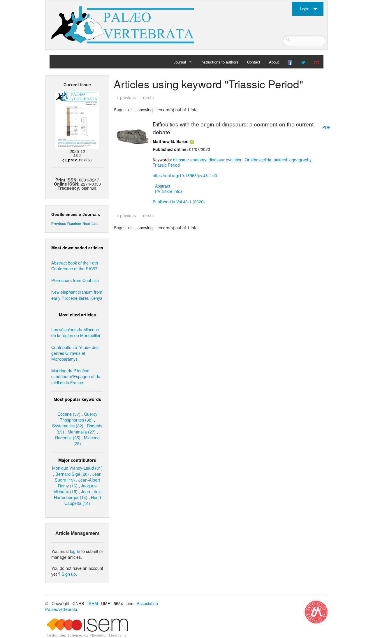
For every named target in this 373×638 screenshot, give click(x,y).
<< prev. (70, 160)
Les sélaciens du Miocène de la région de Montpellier (76, 332)
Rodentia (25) (67, 437)
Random (74, 224)
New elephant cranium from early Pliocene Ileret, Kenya (76, 295)
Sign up (68, 574)
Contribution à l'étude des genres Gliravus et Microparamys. (74, 353)
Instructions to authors (219, 62)
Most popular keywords (77, 399)
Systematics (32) (67, 425)
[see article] (132, 136)
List (95, 224)
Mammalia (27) (82, 432)
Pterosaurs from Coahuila (75, 280)
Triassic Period (166, 165)
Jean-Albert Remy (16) (79, 483)
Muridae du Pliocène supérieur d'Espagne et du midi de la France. (75, 376)
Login (304, 8)
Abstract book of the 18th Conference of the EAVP (74, 266)
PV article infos (168, 191)
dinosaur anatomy (189, 160)
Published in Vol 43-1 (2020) (179, 202)
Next (86, 224)
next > (148, 97)
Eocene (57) (68, 414)
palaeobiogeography (293, 160)
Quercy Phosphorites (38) (78, 417)
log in (75, 551)
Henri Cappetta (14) (82, 500)
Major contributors (77, 460)
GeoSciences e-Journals (75, 214)
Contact (253, 62)
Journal (180, 62)
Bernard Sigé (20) (72, 474)
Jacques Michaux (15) (75, 488)
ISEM (92, 603)
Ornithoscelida (258, 160)
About (274, 62)
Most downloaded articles (77, 248)
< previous (126, 97)
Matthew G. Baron (171, 141)
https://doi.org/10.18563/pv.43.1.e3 (185, 175)
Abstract (162, 186)
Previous (58, 224)
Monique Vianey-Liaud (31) (77, 468)
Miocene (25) (86, 440)
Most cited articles (77, 315)
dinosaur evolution (225, 160)
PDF (326, 127)
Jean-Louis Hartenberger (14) (77, 494)
